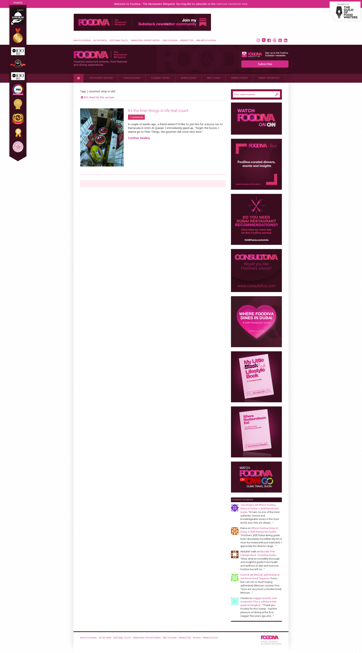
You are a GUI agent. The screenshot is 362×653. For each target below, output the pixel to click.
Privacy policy (210, 637)
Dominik (245, 574)
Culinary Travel (160, 78)
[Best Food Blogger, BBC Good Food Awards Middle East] (17, 67)
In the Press (100, 40)
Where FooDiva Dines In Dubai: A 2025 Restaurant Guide (259, 530)
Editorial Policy (119, 40)
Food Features (131, 78)
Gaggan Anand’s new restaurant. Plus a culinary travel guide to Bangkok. (258, 602)
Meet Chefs (213, 78)
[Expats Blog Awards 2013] (17, 108)
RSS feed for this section (99, 97)
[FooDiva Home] (79, 78)
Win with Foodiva (206, 40)
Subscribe (265, 64)
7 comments (136, 117)
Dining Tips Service (269, 78)
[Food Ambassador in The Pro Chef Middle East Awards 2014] (17, 94)
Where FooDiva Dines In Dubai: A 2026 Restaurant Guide (259, 508)
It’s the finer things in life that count (158, 110)
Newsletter (186, 40)
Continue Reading (139, 138)
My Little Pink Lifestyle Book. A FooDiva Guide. (258, 553)
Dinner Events (239, 78)
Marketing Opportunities (145, 40)
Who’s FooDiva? (82, 40)
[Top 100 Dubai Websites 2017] (17, 42)
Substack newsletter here (232, 4)
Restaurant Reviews (101, 78)
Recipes (197, 637)
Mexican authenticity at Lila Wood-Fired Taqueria (259, 576)
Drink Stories (188, 78)
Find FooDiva (170, 40)
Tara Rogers (247, 505)
